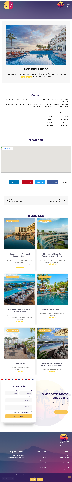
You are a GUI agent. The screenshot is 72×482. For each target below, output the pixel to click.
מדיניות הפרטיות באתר (16, 412)
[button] (68, 3)
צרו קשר (10, 5)
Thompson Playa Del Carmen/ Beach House (52, 255)
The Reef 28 (19, 363)
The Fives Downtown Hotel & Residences (20, 310)
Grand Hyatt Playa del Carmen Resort (20, 255)
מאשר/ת (40, 479)
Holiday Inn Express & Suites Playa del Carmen (52, 364)
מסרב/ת (33, 479)
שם (31, 390)
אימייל (30, 397)
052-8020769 (5, 5)
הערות (30, 404)
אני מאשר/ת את (20, 412)
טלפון (17, 390)
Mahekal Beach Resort (52, 309)
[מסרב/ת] (69, 477)
